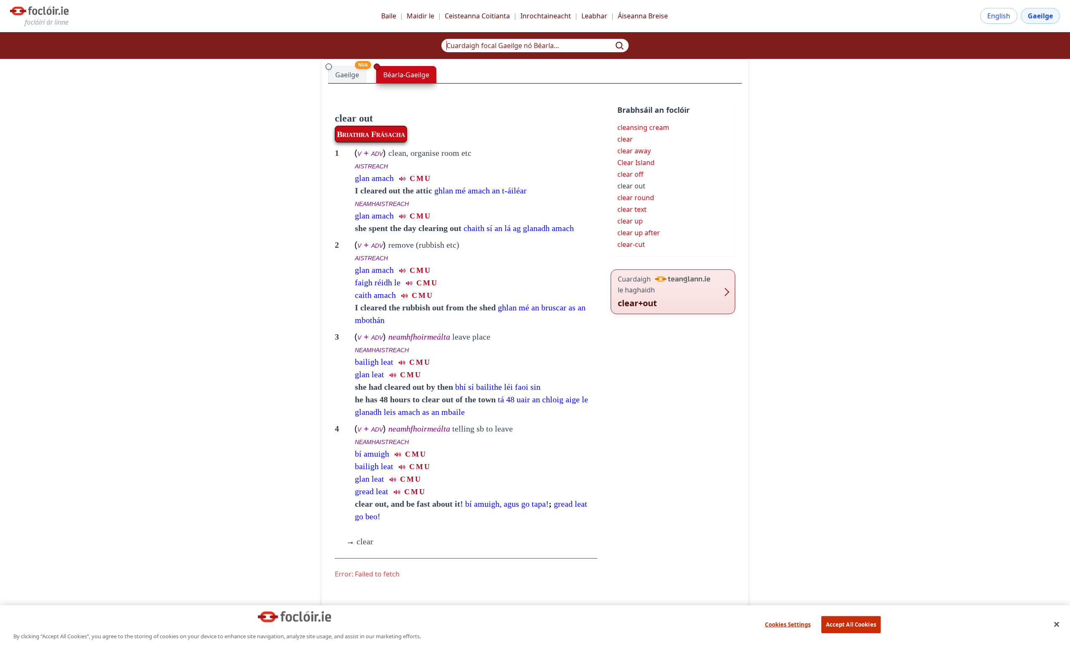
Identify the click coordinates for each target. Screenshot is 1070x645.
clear (359, 541)
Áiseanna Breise (643, 15)
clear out (354, 118)
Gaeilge (1040, 15)
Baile (388, 15)
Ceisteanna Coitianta (477, 15)
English (998, 15)
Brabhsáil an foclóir (653, 110)
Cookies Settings (787, 624)
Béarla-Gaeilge (406, 74)
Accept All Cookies (851, 624)
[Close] (1056, 624)
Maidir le (420, 15)
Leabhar (594, 15)
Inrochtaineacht (545, 15)
